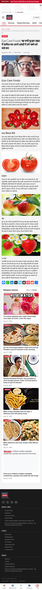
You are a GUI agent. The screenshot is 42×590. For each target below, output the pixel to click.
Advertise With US (10, 564)
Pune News (8, 542)
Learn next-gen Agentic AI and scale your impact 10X (19, 520)
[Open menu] (3, 17)
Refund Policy (9, 518)
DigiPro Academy (9, 566)
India (4, 23)
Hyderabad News (10, 544)
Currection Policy (9, 515)
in (11, 502)
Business (11, 23)
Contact (7, 561)
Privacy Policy (9, 510)
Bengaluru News (9, 539)
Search (37, 17)
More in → (33, 290)
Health (34, 23)
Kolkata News (9, 547)
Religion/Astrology (23, 23)
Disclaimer (8, 513)
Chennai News (9, 549)
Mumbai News (9, 537)
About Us (7, 559)
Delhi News (8, 534)
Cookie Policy (22, 581)
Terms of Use (13, 581)
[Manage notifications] (37, 585)
